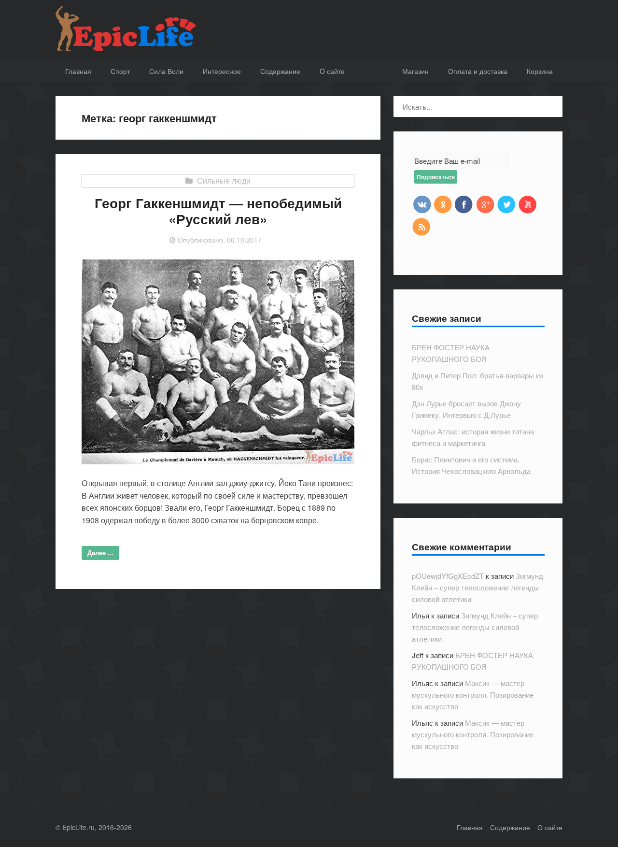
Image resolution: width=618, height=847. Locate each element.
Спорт (120, 71)
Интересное (222, 71)
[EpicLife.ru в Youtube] (527, 204)
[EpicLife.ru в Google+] (485, 204)
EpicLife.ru (78, 827)
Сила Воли (166, 71)
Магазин (415, 71)
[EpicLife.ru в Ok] (442, 204)
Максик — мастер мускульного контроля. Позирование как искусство (473, 694)
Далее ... (100, 552)
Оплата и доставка (477, 71)
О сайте (549, 827)
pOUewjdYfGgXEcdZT (448, 576)
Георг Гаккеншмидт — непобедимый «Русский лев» (218, 211)
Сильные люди (224, 180)
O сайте (332, 71)
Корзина (540, 71)
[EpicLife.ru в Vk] (421, 204)
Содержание (280, 71)
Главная (78, 71)
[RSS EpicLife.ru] (421, 226)
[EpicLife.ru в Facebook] (464, 204)
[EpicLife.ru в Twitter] (506, 204)
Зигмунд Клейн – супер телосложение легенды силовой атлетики (477, 587)
